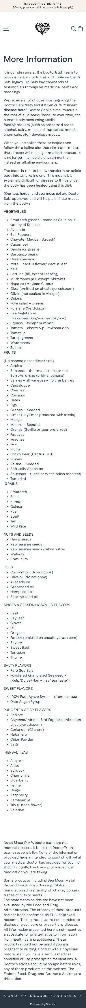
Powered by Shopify (43, 1004)
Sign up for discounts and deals (40, 996)
